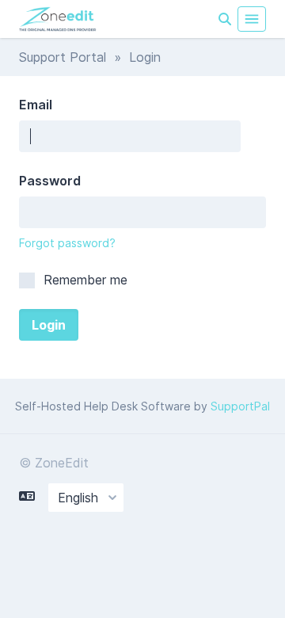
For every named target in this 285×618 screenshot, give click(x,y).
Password (50, 181)
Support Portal (62, 57)
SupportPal (240, 406)
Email (35, 105)
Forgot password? (67, 243)
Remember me (83, 280)
